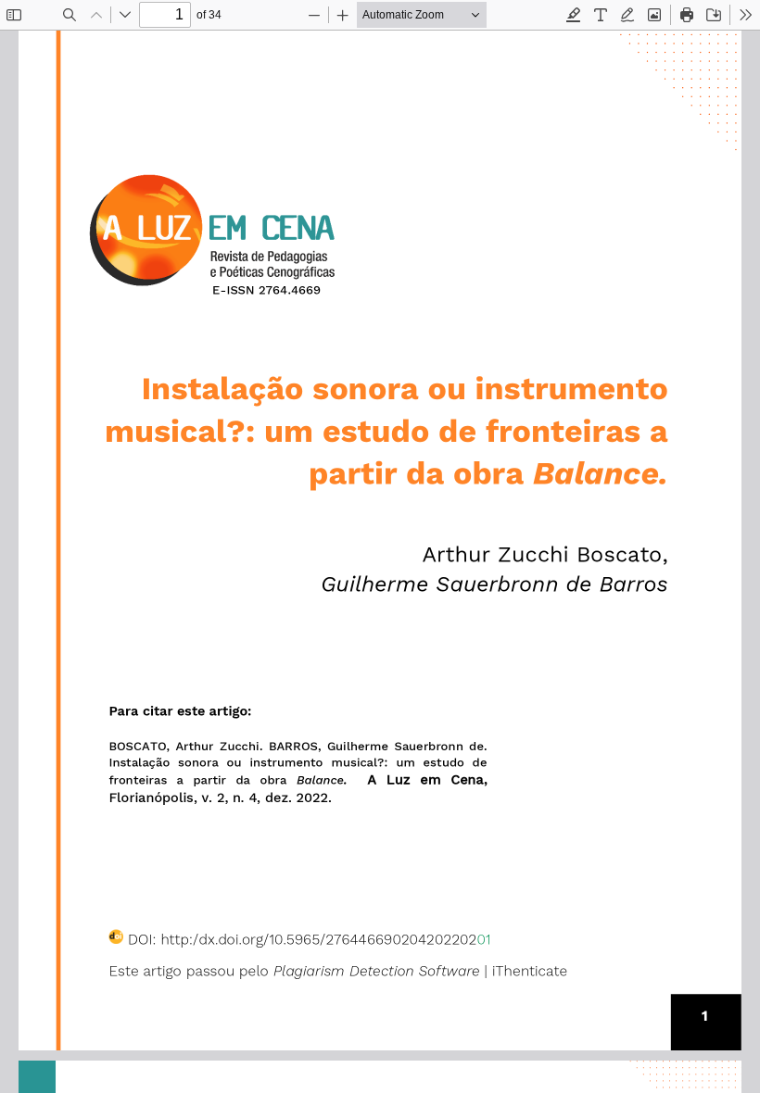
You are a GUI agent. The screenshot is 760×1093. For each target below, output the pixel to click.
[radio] (574, 15)
